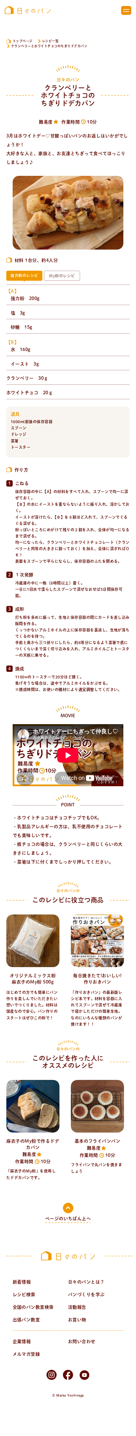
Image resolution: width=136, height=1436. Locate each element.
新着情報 (22, 1282)
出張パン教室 (26, 1320)
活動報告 (77, 1307)
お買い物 (77, 1320)
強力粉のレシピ (24, 275)
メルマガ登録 (26, 1354)
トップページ (23, 41)
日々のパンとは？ (86, 1282)
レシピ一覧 (50, 41)
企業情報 (22, 1341)
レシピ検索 (24, 1294)
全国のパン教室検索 (33, 1307)
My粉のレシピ (62, 276)
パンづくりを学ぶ (86, 1294)
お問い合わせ (82, 1341)
